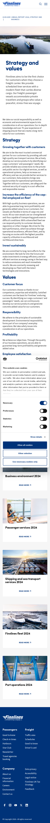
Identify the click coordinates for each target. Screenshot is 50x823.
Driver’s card (31, 747)
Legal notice (30, 777)
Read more (24, 485)
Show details (36, 437)
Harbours (7, 743)
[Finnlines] (12, 4)
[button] (40, 4)
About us (7, 774)
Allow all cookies (25, 445)
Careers (6, 785)
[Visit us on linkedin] (27, 805)
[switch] (43, 411)
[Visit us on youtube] (16, 805)
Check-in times (9, 739)
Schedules (30, 739)
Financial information (8, 780)
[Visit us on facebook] (5, 805)
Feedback (29, 789)
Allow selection (25, 453)
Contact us (7, 794)
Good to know (9, 735)
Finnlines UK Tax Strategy (32, 783)
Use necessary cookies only (25, 462)
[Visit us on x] (21, 805)
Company (9, 768)
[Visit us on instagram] (10, 805)
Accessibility (31, 773)
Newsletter (8, 752)
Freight (29, 729)
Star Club (7, 747)
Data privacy (30, 769)
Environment (8, 789)
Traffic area (30, 735)
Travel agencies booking (10, 758)
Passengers (10, 729)
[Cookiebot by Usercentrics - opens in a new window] (36, 359)
